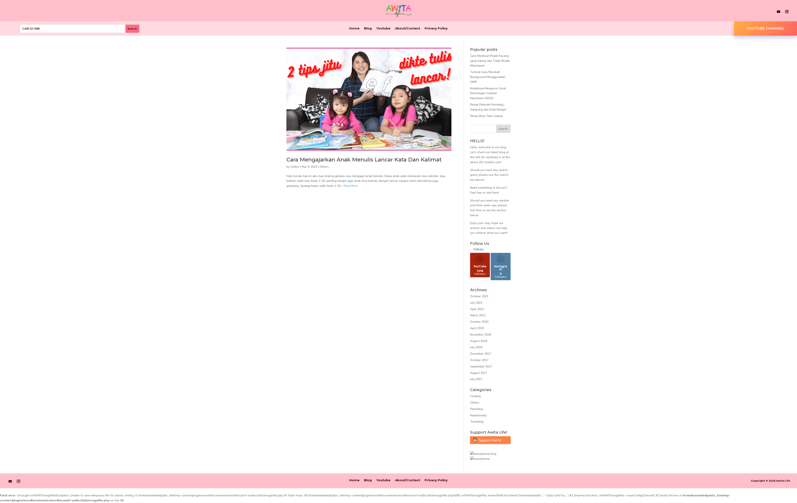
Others (324, 167)
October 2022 (479, 296)
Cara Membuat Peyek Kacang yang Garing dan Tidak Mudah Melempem (490, 61)
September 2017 (481, 366)
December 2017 (480, 354)
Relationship (478, 415)
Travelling (476, 422)
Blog (368, 28)
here (495, 193)
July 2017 (476, 379)
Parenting (476, 409)
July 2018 (476, 347)
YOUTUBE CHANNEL (765, 28)
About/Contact (407, 28)
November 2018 (480, 335)
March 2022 (478, 315)
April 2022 (477, 309)
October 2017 (479, 360)
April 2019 (477, 328)
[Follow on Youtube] (778, 11)
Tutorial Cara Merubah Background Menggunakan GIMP (487, 77)
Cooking (475, 396)
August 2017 (478, 373)
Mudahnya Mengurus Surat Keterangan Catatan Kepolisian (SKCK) (488, 93)
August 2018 (478, 341)
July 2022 (476, 303)
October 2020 (479, 322)
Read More (350, 186)
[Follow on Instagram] (787, 11)
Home (354, 28)
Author (294, 167)
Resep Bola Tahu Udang (486, 116)
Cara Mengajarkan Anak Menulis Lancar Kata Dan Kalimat (364, 159)
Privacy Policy (436, 28)
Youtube (383, 28)
